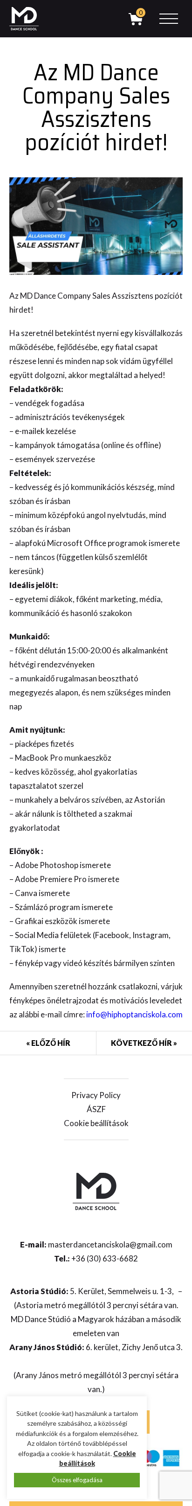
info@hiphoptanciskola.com (134, 1014)
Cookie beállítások (96, 1123)
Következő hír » (144, 1042)
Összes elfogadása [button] (77, 1480)
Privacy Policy (96, 1095)
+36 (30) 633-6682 (104, 1258)
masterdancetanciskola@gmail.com (110, 1244)
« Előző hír (48, 1042)
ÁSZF (96, 1109)
